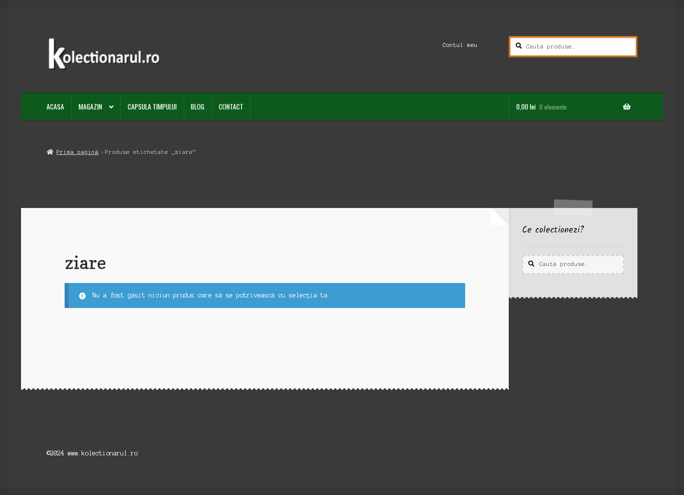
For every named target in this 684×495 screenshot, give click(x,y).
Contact (231, 107)
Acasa (55, 107)
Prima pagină (77, 152)
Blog (197, 107)
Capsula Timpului (152, 107)
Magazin (90, 107)
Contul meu (460, 45)
